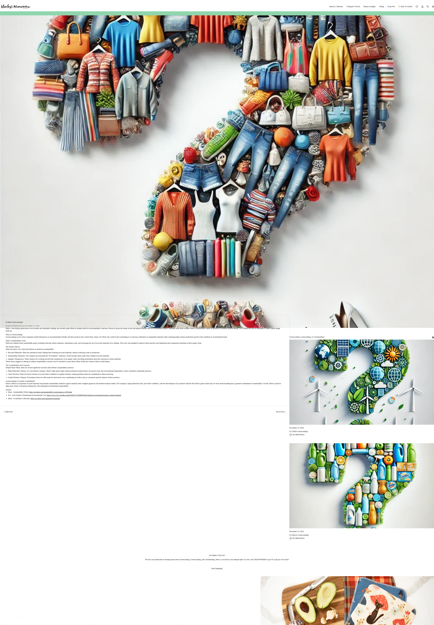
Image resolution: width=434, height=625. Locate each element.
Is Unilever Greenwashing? (299, 535)
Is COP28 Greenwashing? (298, 431)
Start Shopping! (217, 568)
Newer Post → (281, 412)
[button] (336, 6)
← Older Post (8, 412)
